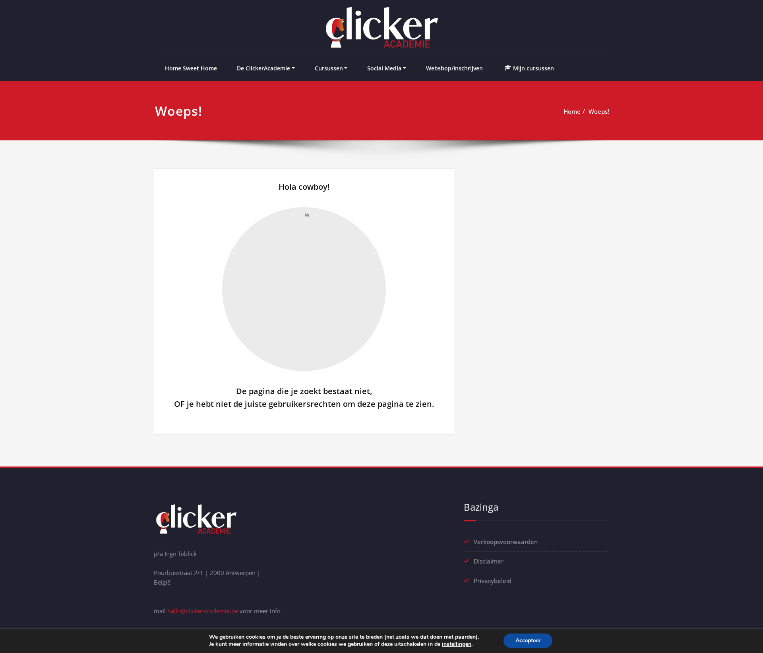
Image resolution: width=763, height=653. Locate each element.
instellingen (456, 644)
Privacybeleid (492, 581)
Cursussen (329, 68)
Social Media (384, 68)
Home (572, 111)
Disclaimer (489, 561)
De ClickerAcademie (263, 68)
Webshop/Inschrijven (454, 68)
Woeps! (599, 111)
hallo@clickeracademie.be (202, 611)
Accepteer (527, 640)
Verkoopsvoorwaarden (506, 542)
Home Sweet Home (191, 68)
